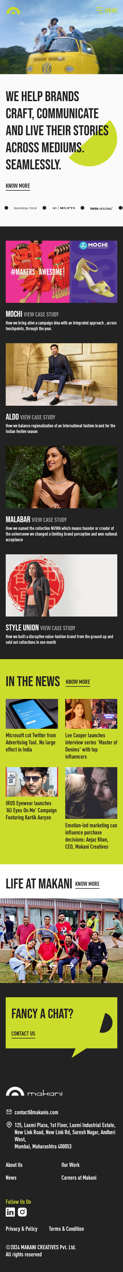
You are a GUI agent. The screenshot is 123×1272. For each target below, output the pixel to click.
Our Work (70, 1164)
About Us (14, 1164)
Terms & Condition (66, 1228)
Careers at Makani (78, 1177)
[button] (106, 10)
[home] (13, 10)
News (11, 1177)
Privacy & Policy (21, 1228)
